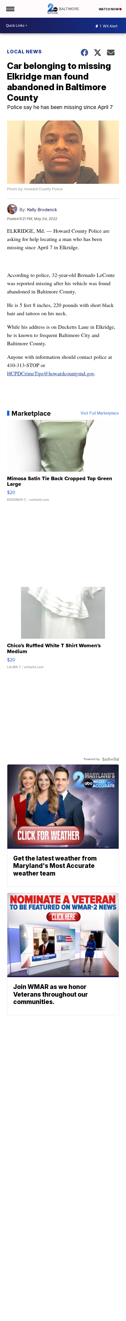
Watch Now (109, 9)
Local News (24, 52)
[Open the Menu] (9, 8)
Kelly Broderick (42, 209)
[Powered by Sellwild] (110, 759)
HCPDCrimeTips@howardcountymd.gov (50, 373)
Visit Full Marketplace (100, 413)
